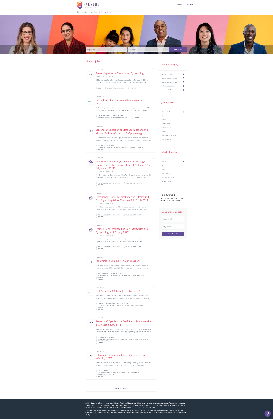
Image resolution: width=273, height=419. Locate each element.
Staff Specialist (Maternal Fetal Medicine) (118, 291)
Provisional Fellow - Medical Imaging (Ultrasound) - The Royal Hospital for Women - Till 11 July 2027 (123, 198)
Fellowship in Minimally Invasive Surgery (118, 260)
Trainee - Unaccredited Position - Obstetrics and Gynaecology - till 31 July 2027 (122, 230)
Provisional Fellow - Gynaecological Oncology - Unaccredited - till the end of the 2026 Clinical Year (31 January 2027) (123, 165)
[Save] (151, 69)
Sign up (190, 4)
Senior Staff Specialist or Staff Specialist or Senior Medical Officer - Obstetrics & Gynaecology (122, 131)
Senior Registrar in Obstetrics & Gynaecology (120, 73)
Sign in (179, 4)
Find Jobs (178, 49)
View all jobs (120, 389)
